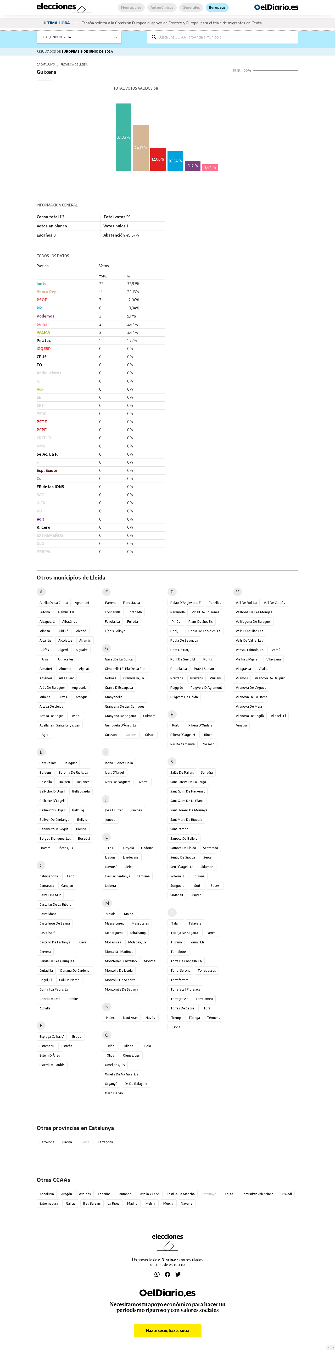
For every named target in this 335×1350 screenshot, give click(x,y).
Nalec (110, 1018)
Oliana (128, 1046)
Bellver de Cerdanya (54, 820)
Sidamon (207, 867)
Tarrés (210, 933)
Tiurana (176, 942)
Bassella (46, 782)
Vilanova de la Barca (251, 697)
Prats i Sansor (204, 669)
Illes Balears (92, 1203)
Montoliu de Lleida (119, 970)
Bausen (64, 782)
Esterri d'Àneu (50, 1055)
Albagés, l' (47, 622)
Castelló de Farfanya (55, 942)
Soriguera (177, 886)
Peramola (177, 612)
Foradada (135, 612)
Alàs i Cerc (66, 678)
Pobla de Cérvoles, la (204, 631)
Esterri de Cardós (52, 1065)
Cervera (45, 952)
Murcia (168, 1203)
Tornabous (178, 952)
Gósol (149, 735)
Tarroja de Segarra (184, 933)
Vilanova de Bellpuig (270, 678)
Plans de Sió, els (200, 622)
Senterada (210, 848)
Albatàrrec (69, 622)
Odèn (110, 1046)
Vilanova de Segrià (250, 716)
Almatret (46, 669)
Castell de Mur (50, 895)
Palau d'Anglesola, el (186, 603)
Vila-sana (273, 659)
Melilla (150, 1203)
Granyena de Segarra (120, 716)
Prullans (216, 678)
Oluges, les (131, 1055)
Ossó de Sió (114, 1093)
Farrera (110, 603)
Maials (110, 914)
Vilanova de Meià (249, 706)
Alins (45, 659)
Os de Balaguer (136, 1084)
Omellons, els (115, 1065)
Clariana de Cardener (75, 970)
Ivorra (143, 782)
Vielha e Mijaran (247, 659)
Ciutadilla (46, 970)
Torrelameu (204, 999)
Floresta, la (131, 603)
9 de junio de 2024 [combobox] (56, 37)
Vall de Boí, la (246, 603)
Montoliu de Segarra (120, 980)
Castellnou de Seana (55, 923)
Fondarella (113, 612)
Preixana (176, 678)
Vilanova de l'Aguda (251, 688)
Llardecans (131, 857)
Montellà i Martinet (119, 952)
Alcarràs (45, 640)
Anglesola (79, 688)
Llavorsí (110, 867)
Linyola (128, 848)
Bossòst (84, 838)
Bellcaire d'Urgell (52, 801)
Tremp (176, 1018)
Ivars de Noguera (118, 782)
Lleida (129, 867)
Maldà (128, 914)
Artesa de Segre (51, 716)
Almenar (65, 669)
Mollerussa (113, 942)
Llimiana (143, 876)
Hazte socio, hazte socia (167, 1330)
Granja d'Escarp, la (119, 688)
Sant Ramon (179, 829)
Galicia (71, 1203)
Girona (67, 1142)
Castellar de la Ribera (55, 904)
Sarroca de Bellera (184, 838)
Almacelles (66, 659)
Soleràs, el (178, 876)
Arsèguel (82, 697)
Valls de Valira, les (249, 640)
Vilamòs (242, 678)
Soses (215, 886)
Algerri (63, 650)
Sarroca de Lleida (183, 848)
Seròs (207, 857)
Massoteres (140, 923)
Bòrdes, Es (65, 848)
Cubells (45, 1008)
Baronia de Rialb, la (73, 772)
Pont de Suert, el (182, 659)
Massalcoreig (115, 923)
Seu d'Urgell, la (181, 867)
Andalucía (47, 1194)
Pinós (176, 622)
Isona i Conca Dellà (119, 763)
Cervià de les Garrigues (57, 961)
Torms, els (196, 942)
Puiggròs (176, 688)
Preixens (196, 678)
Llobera (110, 886)
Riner (208, 735)
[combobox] (226, 37)
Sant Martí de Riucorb (186, 820)
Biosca (81, 829)
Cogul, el (46, 980)
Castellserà (47, 933)
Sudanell (176, 895)
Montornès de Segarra (121, 989)
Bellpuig (78, 810)
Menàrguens (114, 933)
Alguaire (82, 650)
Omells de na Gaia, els (121, 1074)
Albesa (45, 631)
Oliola (146, 1046)
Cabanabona (49, 876)
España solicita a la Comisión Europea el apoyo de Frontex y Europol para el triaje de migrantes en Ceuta (172, 22)
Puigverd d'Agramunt (206, 688)
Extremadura (49, 1203)
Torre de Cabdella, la (186, 961)
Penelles (215, 603)
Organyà (111, 1084)
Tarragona (105, 1142)
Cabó (71, 876)
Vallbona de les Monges (254, 612)
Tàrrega (194, 1018)
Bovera (45, 848)
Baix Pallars (48, 763)
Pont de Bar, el (181, 650)
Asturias (85, 1194)
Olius (110, 1055)
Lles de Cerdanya (117, 876)
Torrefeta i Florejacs (185, 989)
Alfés (45, 650)
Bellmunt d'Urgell (52, 810)
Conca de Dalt (50, 999)
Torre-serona (180, 970)
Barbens (46, 772)
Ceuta (229, 1194)
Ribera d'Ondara (200, 725)
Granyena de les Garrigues (124, 706)
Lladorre (147, 848)
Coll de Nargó (69, 980)
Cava (83, 942)
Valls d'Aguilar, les (249, 631)
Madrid (132, 1203)
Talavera (195, 923)
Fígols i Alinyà (115, 631)
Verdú (276, 650)
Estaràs (67, 1046)
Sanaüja (207, 772)
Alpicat (84, 669)
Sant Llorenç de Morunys (188, 810)
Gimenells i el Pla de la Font (126, 669)
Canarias (104, 1194)
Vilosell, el (278, 716)
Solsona (199, 876)
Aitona (45, 612)
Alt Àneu (46, 678)
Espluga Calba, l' (52, 1037)
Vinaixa (241, 725)
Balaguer (70, 763)
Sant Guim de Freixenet (187, 791)
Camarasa (47, 886)
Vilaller (264, 669)
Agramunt (82, 603)
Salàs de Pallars (182, 772)
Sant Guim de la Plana (187, 801)
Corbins (73, 999)
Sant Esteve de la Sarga (188, 782)
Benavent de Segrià (54, 829)
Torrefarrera (179, 980)
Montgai (150, 961)
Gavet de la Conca (119, 659)
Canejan (67, 886)
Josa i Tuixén (114, 810)
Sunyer (196, 895)
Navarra (187, 1203)
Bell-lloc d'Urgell (52, 791)
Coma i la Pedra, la (54, 989)
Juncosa (136, 810)
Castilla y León (149, 1194)
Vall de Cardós (274, 603)
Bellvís (82, 820)
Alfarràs (85, 640)
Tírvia (176, 1027)
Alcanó (81, 631)
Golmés (110, 678)
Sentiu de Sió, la (182, 857)
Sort (197, 886)
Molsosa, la (137, 942)
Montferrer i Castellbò (121, 961)
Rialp (176, 725)
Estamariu (47, 1046)
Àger (45, 735)
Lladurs (110, 857)
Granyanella (113, 697)
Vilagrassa (243, 669)
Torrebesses (207, 970)
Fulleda (132, 622)
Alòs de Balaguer (52, 688)
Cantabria (124, 1194)
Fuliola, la (112, 622)
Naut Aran (130, 1018)
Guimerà (149, 716)
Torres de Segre (182, 1008)
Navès (150, 1018)
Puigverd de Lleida (184, 697)
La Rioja (114, 1203)
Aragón (66, 1194)
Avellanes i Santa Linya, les (60, 725)
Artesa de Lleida (51, 706)
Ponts (207, 659)
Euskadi (286, 1194)
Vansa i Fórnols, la (249, 650)
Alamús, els (66, 612)
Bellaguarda (81, 791)
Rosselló (208, 744)
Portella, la (178, 669)
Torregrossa (179, 999)
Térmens (213, 1018)
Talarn (176, 923)
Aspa (75, 716)
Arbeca (45, 697)
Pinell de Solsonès (205, 612)
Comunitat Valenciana (257, 1194)
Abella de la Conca (54, 603)
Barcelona (47, 1142)
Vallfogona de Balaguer (253, 622)
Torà (206, 1008)
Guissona (112, 735)
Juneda (110, 820)
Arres (63, 697)
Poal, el (175, 631)
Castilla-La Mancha (181, 1194)
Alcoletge (65, 640)
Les (110, 848)
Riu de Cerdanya (182, 744)
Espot (76, 1037)
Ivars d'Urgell (115, 772)
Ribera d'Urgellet (182, 735)
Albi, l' (63, 631)
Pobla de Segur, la (184, 640)
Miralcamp (138, 933)
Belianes (83, 782)
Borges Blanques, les (55, 838)
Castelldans (48, 914)
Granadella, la (133, 678)
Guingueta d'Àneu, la (120, 725)
